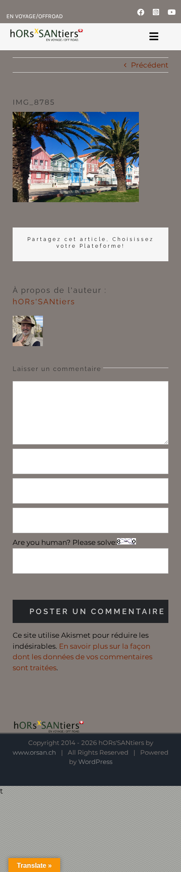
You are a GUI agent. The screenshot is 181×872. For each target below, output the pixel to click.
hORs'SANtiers (44, 301)
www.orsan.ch (34, 752)
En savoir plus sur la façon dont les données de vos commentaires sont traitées (82, 657)
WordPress (95, 762)
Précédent (149, 65)
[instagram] (156, 12)
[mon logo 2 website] (46, 34)
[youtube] (172, 12)
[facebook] (140, 12)
